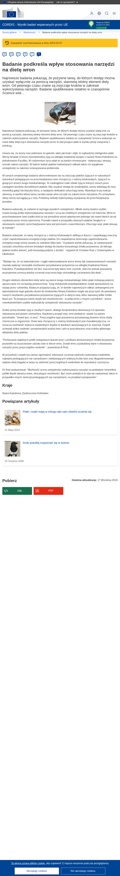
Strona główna (9, 32)
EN (11, 54)
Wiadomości (29, 32)
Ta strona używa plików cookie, (28, 863)
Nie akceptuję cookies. (83, 871)
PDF (51, 490)
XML (19, 491)
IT (32, 54)
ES (18, 54)
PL (39, 54)
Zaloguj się (91, 13)
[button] (99, 13)
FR (25, 54)
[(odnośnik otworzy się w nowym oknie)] (13, 12)
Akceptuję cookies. (36, 871)
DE (4, 54)
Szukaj (106, 13)
